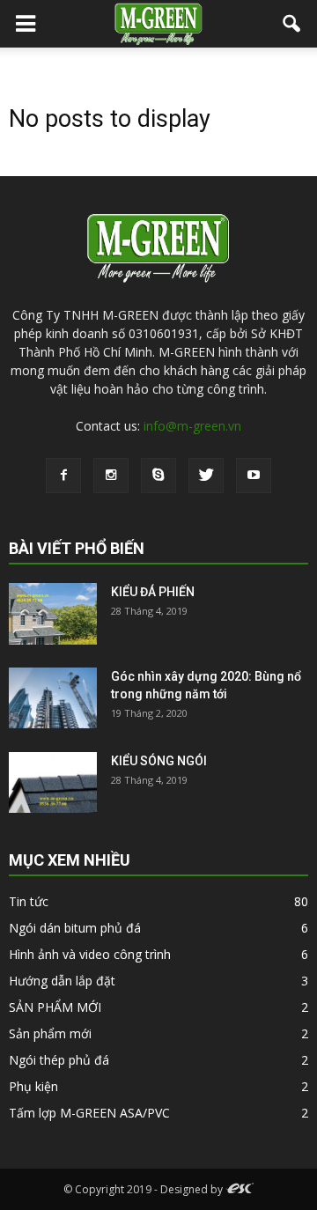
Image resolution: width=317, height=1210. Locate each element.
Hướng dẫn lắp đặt (62, 980)
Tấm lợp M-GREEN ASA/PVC (89, 1112)
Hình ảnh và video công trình (90, 954)
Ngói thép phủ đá (59, 1059)
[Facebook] (63, 475)
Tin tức (28, 901)
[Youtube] (253, 475)
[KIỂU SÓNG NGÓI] (53, 782)
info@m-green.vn (192, 425)
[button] (292, 24)
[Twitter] (206, 475)
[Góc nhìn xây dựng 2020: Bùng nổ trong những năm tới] (53, 698)
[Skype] (158, 475)
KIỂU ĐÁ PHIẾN (153, 592)
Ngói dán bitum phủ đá (75, 927)
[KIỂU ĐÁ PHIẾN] (53, 614)
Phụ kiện (33, 1086)
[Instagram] (111, 475)
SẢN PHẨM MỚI (55, 1007)
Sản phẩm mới (50, 1033)
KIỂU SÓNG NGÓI (159, 761)
